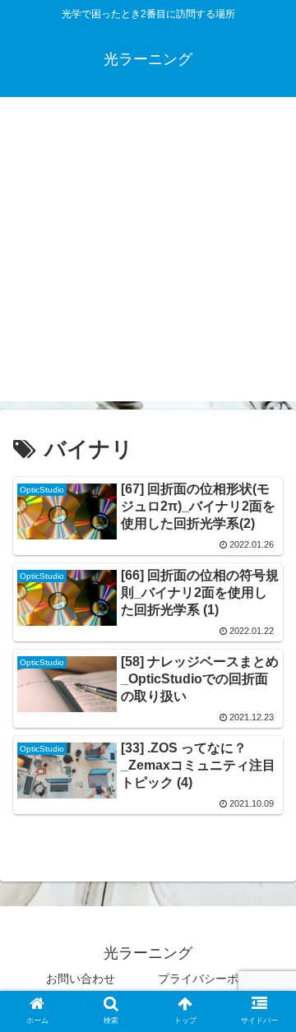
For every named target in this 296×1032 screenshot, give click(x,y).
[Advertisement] (148, 253)
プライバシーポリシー (215, 978)
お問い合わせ (80, 978)
